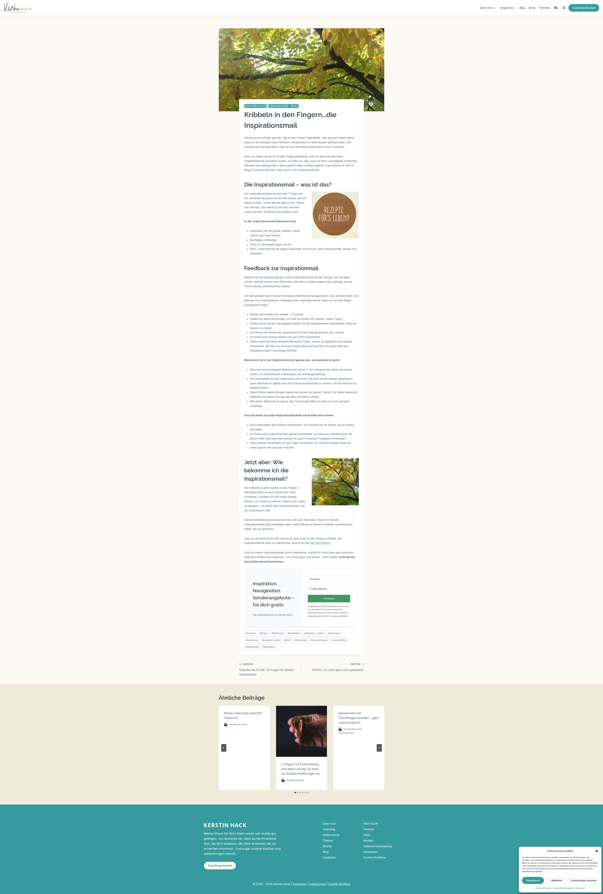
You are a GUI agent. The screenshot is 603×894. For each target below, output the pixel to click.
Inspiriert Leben (271, 640)
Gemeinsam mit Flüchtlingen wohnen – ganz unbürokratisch (358, 717)
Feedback (329, 857)
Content (251, 633)
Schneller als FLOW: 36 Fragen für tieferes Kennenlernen (266, 669)
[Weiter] (379, 748)
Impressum (580, 888)
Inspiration (334, 633)
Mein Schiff (370, 823)
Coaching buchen (583, 7)
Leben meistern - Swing (283, 106)
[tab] (295, 792)
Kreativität (301, 640)
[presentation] (301, 731)
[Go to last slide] (223, 748)
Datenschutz (317, 884)
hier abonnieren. (320, 543)
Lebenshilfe (339, 640)
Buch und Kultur (255, 106)
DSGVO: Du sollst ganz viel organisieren (338, 667)
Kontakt (368, 840)
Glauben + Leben (314, 633)
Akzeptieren (533, 880)
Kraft (287, 640)
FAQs (366, 835)
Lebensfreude (319, 640)
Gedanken (294, 633)
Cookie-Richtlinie (543, 888)
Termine (544, 7)
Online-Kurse (331, 835)
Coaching (329, 829)
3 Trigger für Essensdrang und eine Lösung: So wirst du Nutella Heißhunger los (300, 768)
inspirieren (252, 640)
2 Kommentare (346, 733)
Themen (328, 840)
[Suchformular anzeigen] (564, 8)
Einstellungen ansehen (584, 880)
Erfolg (263, 633)
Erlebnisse (278, 633)
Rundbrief (269, 647)
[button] (596, 851)
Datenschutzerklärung (563, 888)
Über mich (329, 823)
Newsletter (252, 647)
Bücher (327, 846)
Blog (522, 7)
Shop (532, 7)
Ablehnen (556, 880)
